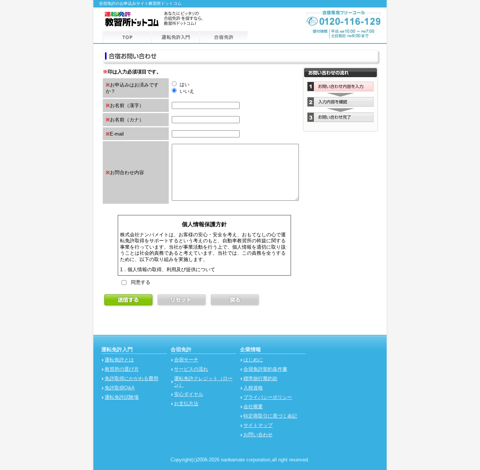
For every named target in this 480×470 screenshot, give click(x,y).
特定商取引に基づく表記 (270, 416)
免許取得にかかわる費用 (131, 378)
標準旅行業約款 (260, 378)
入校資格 (253, 388)
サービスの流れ (191, 369)
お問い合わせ (258, 434)
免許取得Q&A (120, 388)
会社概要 (253, 406)
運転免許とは (119, 360)
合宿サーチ (186, 360)
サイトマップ (258, 425)
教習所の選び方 (122, 369)
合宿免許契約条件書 (265, 369)
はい (183, 84)
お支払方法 (186, 403)
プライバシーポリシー (267, 397)
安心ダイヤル (188, 394)
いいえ (186, 91)
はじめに (253, 360)
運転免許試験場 (122, 397)
